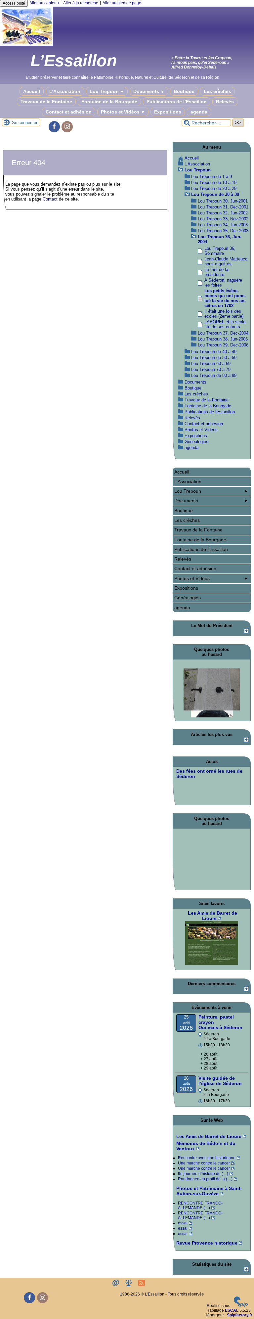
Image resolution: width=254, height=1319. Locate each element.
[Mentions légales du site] (129, 1285)
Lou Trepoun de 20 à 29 (213, 188)
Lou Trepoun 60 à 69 (211, 363)
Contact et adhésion (69, 111)
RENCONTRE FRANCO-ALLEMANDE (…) (200, 1205)
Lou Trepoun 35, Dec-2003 (223, 230)
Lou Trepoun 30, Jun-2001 (223, 201)
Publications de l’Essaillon (177, 101)
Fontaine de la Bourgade (109, 101)
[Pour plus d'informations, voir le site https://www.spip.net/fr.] (240, 1305)
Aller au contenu (44, 3)
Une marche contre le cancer (204, 1163)
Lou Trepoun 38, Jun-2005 (223, 339)
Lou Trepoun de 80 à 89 (213, 375)
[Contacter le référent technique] (116, 1285)
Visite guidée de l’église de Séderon (220, 1080)
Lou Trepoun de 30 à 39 (215, 194)
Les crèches (217, 91)
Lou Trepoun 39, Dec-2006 (223, 344)
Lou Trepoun (107, 91)
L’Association (64, 91)
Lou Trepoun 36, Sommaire (219, 251)
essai (183, 1223)
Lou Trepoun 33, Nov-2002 (223, 218)
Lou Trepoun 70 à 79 (211, 369)
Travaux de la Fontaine (46, 101)
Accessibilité (14, 3)
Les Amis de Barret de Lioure (208, 1136)
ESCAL (231, 1310)
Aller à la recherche (80, 3)
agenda (198, 111)
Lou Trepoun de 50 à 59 (213, 357)
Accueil (31, 91)
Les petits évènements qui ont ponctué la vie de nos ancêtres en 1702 (225, 298)
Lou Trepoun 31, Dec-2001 (223, 207)
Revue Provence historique (206, 1243)
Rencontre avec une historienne (206, 1158)
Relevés (225, 101)
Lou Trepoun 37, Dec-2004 (223, 333)
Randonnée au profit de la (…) (205, 1179)
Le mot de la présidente (216, 272)
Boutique (184, 91)
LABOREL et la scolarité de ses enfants (225, 324)
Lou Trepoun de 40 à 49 (213, 351)
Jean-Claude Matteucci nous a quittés (226, 261)
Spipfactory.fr (239, 1315)
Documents (148, 91)
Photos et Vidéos (123, 111)
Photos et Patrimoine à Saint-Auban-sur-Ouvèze (209, 1191)
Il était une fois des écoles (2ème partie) (223, 314)
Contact (50, 199)
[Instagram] (67, 126)
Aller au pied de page (122, 3)
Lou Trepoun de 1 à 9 (211, 176)
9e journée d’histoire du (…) (203, 1173)
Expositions (167, 111)
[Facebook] (54, 126)
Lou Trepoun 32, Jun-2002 (223, 212)
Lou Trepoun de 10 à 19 (213, 182)
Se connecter (24, 122)
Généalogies (196, 441)
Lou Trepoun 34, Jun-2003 (223, 224)
